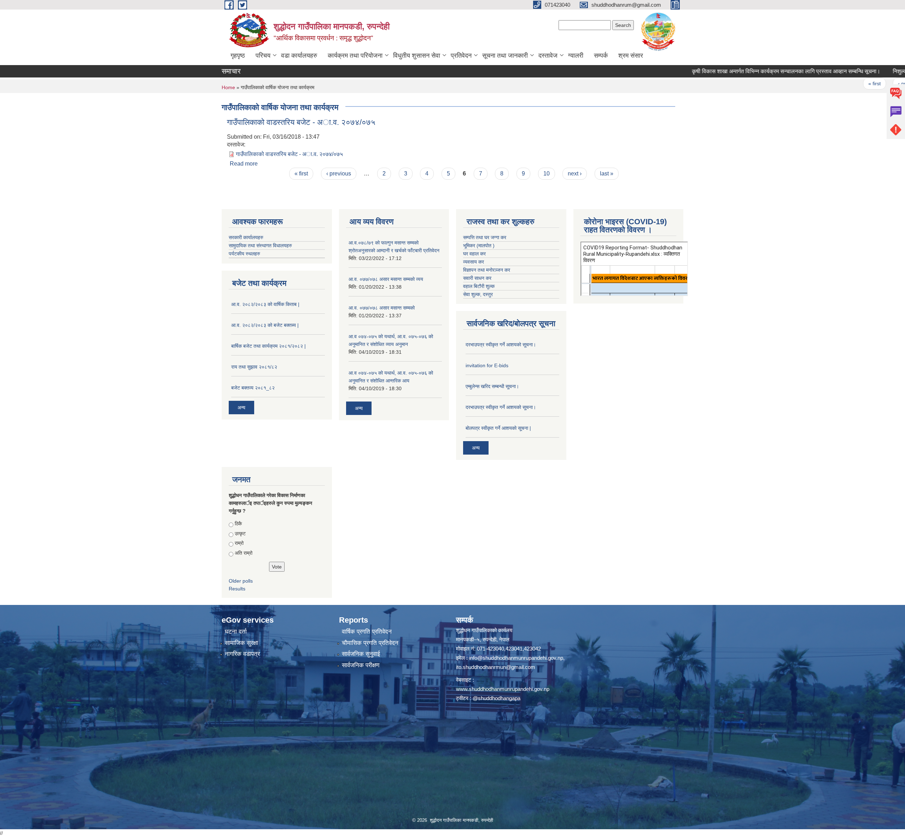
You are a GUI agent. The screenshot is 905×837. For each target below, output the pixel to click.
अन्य (241, 407)
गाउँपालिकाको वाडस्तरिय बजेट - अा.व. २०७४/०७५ (301, 122)
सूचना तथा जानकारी (505, 55)
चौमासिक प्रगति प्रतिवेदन (370, 643)
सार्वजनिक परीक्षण (360, 665)
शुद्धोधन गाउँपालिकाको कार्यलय (484, 630)
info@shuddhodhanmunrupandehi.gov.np (516, 658)
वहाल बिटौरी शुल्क (479, 286)
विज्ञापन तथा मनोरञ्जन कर (486, 270)
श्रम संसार (630, 55)
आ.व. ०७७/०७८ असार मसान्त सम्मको (382, 308)
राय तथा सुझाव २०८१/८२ (254, 367)
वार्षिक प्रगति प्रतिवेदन (367, 631)
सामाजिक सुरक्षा (241, 643)
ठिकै (238, 523)
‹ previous (877, 83)
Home (228, 87)
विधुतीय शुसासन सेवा (416, 55)
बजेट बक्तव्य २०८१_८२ (253, 388)
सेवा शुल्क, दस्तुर (478, 294)
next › (575, 174)
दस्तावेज (547, 55)
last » (606, 174)
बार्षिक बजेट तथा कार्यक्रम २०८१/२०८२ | (268, 346)
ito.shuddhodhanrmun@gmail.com (495, 667)
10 (546, 174)
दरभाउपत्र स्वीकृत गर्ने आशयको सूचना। (501, 344)
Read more (244, 164)
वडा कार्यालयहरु (299, 55)
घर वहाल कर (474, 253)
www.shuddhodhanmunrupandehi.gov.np (502, 689)
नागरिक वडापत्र (242, 654)
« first (842, 83)
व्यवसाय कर (473, 262)
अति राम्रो (243, 553)
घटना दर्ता (236, 631)
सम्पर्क (601, 55)
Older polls (241, 581)
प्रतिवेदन (461, 55)
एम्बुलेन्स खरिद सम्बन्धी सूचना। (492, 386)
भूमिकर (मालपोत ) (479, 245)
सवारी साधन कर (477, 278)
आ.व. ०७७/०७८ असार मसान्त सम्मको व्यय (386, 279)
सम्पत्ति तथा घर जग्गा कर (484, 237)
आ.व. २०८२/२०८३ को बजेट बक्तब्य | (265, 325)
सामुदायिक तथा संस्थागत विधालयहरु (260, 245)
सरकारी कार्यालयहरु (246, 237)
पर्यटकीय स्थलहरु (244, 253)
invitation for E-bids (487, 365)
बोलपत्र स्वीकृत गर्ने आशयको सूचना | (498, 428)
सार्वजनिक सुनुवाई (361, 654)
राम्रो (239, 543)
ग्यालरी (575, 55)
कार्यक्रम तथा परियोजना (355, 55)
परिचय (263, 55)
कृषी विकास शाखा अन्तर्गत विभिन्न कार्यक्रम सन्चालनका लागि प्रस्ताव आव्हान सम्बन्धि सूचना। (754, 71)
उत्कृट (240, 533)
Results (237, 588)
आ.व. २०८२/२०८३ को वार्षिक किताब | (265, 304)
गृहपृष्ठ (237, 55)
